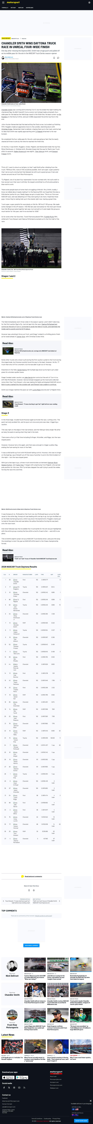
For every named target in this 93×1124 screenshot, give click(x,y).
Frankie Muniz (49, 217)
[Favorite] (54, 58)
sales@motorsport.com (8, 1107)
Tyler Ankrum (39, 151)
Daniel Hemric (22, 370)
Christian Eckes (6, 129)
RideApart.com (54, 1088)
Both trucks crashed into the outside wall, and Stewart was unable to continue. (29, 384)
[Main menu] (3, 2)
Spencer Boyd (52, 463)
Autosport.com (54, 1082)
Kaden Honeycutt (20, 151)
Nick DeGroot (9, 57)
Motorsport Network (43, 1121)
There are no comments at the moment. (31, 916)
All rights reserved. (55, 1121)
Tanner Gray (20, 337)
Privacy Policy (56, 1118)
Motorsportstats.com (56, 1085)
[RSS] (24, 1087)
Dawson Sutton (6, 465)
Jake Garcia (28, 377)
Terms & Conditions (37, 1118)
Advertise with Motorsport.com (10, 1101)
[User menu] (89, 2)
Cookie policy (47, 1118)
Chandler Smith (6, 110)
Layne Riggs (36, 390)
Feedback (5, 1098)
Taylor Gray (20, 465)
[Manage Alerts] (34, 890)
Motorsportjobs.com (55, 1079)
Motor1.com (53, 1076)
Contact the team (7, 1104)
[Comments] (58, 58)
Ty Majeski (38, 131)
